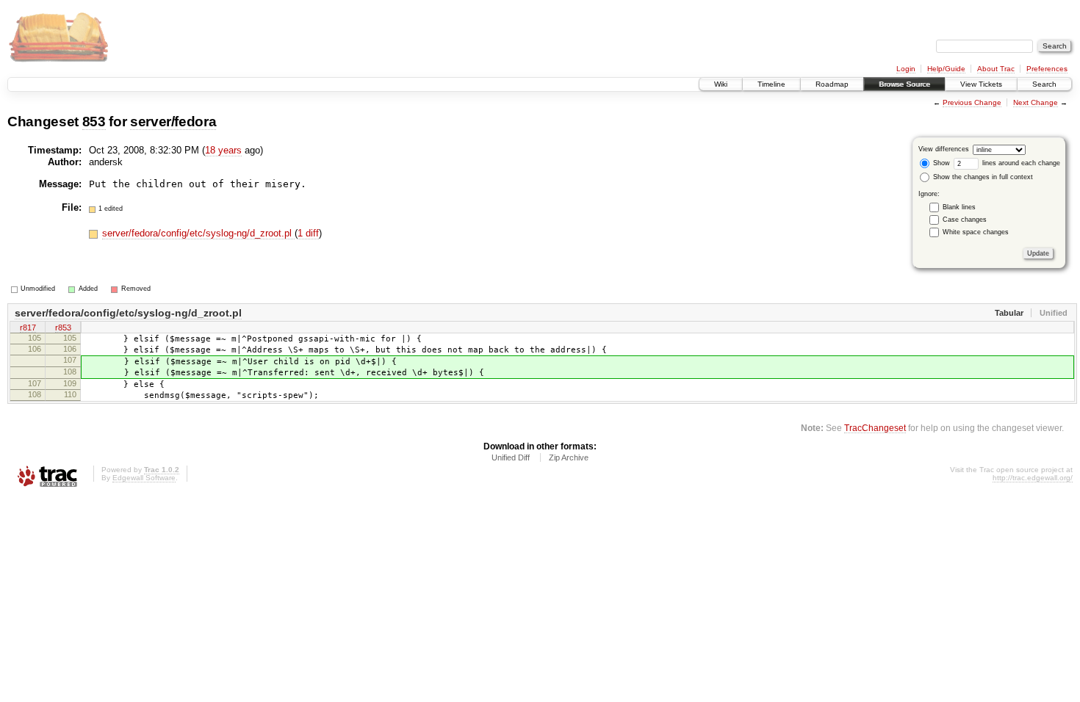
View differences (943, 149)
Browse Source (904, 84)
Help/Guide (946, 69)
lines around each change (1020, 163)
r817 (28, 327)
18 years (223, 150)
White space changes (976, 232)
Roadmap (832, 84)
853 (94, 121)
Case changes (965, 219)
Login (905, 69)
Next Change (1035, 102)
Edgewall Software (144, 478)
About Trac (996, 69)
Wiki (720, 84)
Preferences (1047, 69)
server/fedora (173, 121)
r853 (63, 327)
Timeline (771, 84)
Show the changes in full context (982, 177)
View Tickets (981, 84)
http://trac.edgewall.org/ (1033, 478)
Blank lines (959, 207)
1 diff (308, 233)
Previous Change (972, 102)
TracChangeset (875, 428)
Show (940, 163)
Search (1044, 84)
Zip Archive (568, 457)
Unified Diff (511, 457)
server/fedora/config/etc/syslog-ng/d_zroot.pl (198, 233)
